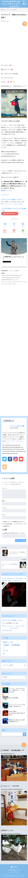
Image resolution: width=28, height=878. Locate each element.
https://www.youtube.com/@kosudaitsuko (12, 789)
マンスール (22, 281)
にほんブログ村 (14, 628)
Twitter (4, 461)
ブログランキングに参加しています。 (12, 199)
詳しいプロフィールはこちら (15, 441)
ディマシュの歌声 (14, 270)
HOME (14, 867)
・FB (3, 653)
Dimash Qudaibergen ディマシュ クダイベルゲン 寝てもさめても (14, 3)
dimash (5, 275)
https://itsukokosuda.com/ (7, 753)
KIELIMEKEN (6, 279)
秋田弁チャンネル (6, 190)
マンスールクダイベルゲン (10, 284)
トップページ (5, 195)
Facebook (10, 461)
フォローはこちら (7, 630)
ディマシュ (14, 279)
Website (4, 469)
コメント (4, 488)
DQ (18, 277)
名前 (3, 501)
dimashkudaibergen (15, 275)
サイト (4, 514)
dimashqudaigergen (9, 277)
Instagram (15, 461)
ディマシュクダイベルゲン (10, 281)
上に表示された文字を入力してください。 (14, 533)
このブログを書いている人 (14, 870)
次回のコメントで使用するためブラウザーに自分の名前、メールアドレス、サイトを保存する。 (14, 524)
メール (4, 508)
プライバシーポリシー (14, 872)
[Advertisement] (14, 47)
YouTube (21, 461)
